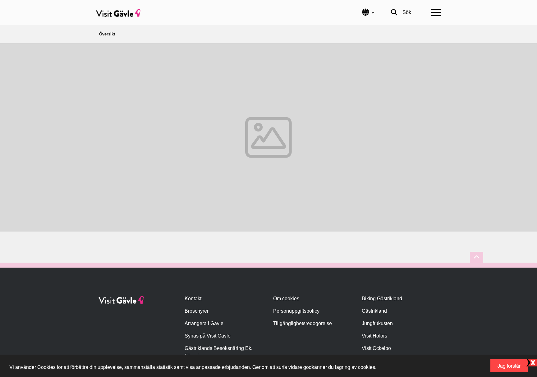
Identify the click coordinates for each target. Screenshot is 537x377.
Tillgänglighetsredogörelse (302, 323)
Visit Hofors (374, 335)
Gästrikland (374, 311)
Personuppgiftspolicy (296, 311)
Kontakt (193, 298)
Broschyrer (197, 311)
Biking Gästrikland (382, 298)
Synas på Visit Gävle (208, 335)
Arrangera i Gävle (204, 323)
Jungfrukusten (377, 323)
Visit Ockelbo (376, 348)
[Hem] (118, 12)
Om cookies (286, 298)
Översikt (107, 34)
